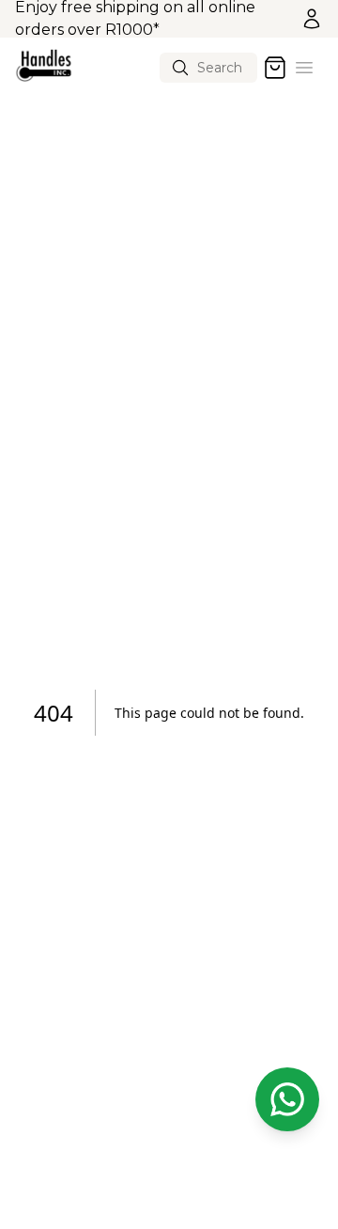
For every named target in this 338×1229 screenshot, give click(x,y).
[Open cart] (275, 67)
